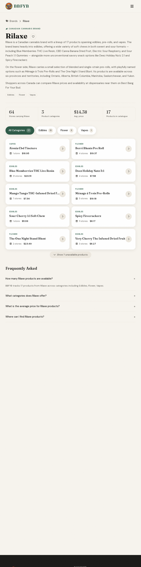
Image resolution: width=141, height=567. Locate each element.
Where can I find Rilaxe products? (70, 317)
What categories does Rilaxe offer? (70, 296)
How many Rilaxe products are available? (70, 279)
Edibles (45, 130)
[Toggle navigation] (131, 6)
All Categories (19, 130)
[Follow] (33, 37)
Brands (14, 21)
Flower (66, 130)
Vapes (86, 130)
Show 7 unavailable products (72, 254)
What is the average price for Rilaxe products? (70, 306)
